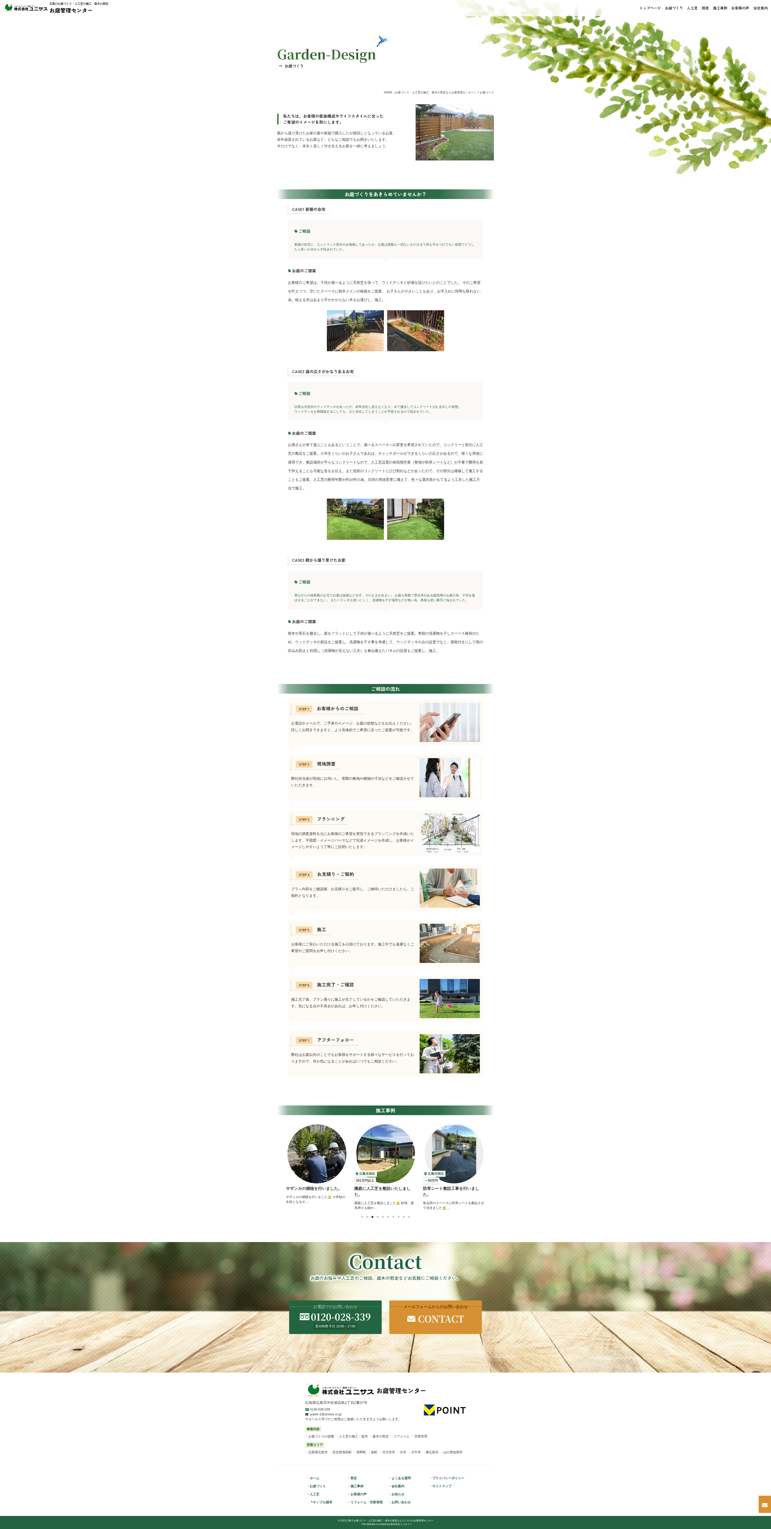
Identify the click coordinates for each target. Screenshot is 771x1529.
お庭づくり (318, 1486)
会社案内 (398, 1486)
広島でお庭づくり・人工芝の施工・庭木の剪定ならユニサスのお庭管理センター (390, 1520)
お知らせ (398, 1494)
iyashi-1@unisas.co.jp (326, 1414)
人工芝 (314, 1494)
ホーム (314, 1478)
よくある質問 (401, 1478)
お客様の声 (359, 1494)
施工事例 (357, 1486)
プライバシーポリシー (448, 1478)
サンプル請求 (322, 1502)
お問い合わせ (401, 1502)
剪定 (354, 1478)
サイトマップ (442, 1486)
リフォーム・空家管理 (367, 1502)
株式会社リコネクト (401, 1524)
